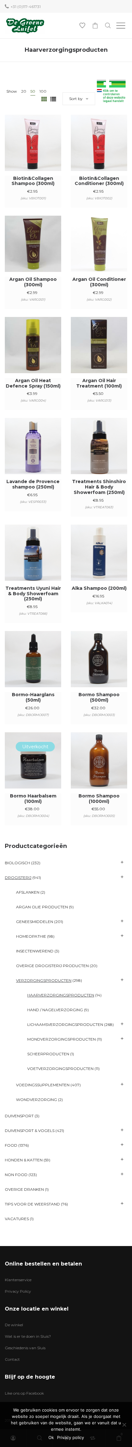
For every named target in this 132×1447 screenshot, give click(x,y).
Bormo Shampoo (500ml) (99, 697)
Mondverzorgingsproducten (61, 1039)
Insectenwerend (35, 951)
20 (23, 91)
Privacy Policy (18, 1291)
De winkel (14, 1324)
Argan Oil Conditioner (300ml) (99, 282)
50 (32, 91)
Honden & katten (24, 1160)
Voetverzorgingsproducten (60, 1068)
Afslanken (27, 892)
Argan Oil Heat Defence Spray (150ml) (33, 383)
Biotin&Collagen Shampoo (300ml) (33, 181)
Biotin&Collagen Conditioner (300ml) (99, 181)
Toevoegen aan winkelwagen (33, 151)
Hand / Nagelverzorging (55, 1009)
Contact (12, 1359)
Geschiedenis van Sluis (25, 1347)
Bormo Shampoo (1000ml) (99, 798)
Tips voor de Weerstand (32, 1204)
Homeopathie (31, 936)
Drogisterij (18, 877)
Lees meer (33, 769)
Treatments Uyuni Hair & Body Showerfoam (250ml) (33, 593)
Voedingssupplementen (43, 1084)
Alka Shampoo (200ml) (99, 588)
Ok (51, 1437)
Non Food (16, 1174)
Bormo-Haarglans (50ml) (33, 697)
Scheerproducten (48, 1053)
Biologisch (17, 862)
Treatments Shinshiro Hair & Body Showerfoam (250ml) (99, 487)
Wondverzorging (36, 1099)
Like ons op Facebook (24, 1393)
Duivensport (19, 1115)
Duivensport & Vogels (29, 1130)
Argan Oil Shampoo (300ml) (33, 282)
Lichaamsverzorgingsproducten (65, 1024)
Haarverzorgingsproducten (60, 995)
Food (11, 1145)
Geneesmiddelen (34, 921)
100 (42, 91)
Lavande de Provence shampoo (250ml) (33, 484)
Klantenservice (18, 1279)
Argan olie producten (42, 906)
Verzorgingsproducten (43, 980)
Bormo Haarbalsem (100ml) (33, 798)
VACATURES (17, 1218)
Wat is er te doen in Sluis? (28, 1336)
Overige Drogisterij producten (52, 965)
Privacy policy (70, 1437)
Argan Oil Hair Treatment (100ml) (99, 383)
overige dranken (24, 1189)
